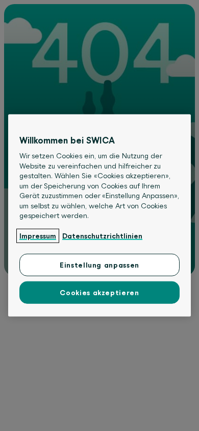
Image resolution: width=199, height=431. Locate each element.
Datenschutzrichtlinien (102, 235)
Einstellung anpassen (99, 265)
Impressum (37, 235)
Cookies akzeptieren (99, 293)
